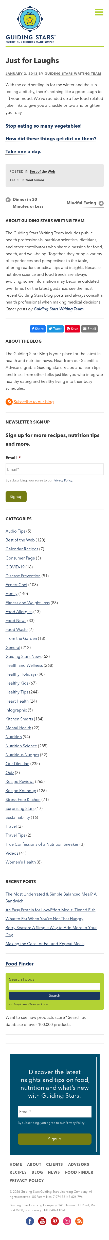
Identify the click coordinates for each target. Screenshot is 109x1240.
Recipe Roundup (21, 790)
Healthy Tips (17, 691)
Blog (37, 1172)
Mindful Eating (81, 202)
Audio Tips (15, 531)
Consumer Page (20, 558)
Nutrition (14, 736)
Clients (54, 1164)
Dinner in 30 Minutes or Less (28, 203)
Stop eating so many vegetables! (44, 126)
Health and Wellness (24, 665)
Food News (16, 620)
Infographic (16, 710)
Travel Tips (15, 835)
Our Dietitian (17, 763)
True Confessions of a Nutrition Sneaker (42, 844)
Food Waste (17, 629)
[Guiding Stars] (31, 42)
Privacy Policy (62, 480)
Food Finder (19, 964)
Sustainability (18, 817)
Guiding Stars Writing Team (73, 73)
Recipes (18, 1172)
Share (39, 329)
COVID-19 (15, 566)
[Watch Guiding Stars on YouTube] (42, 1224)
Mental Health (18, 727)
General (13, 647)
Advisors (78, 1164)
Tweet (57, 329)
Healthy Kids (17, 683)
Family (11, 593)
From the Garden (21, 638)
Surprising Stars (20, 808)
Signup (16, 496)
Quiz (10, 772)
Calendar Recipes (22, 548)
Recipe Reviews (20, 781)
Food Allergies (19, 611)
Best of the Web (42, 171)
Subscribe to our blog (34, 401)
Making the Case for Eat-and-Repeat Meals (45, 943)
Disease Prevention (23, 575)
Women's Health (21, 862)
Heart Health (17, 701)
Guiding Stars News (24, 656)
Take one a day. (24, 152)
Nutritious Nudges (22, 754)
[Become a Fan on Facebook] (29, 1224)
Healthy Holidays (21, 674)
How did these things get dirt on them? (51, 139)
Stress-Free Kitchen (23, 799)
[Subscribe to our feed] (79, 1224)
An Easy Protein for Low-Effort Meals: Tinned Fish (51, 909)
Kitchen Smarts (19, 718)
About (34, 1164)
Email (91, 329)
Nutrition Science (21, 745)
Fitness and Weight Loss (28, 602)
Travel (11, 826)
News (54, 1172)
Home (16, 1164)
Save (74, 329)
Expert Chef (16, 584)
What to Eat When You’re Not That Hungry (44, 918)
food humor (35, 180)
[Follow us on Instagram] (67, 1224)
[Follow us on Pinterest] (54, 1224)
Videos (12, 853)
